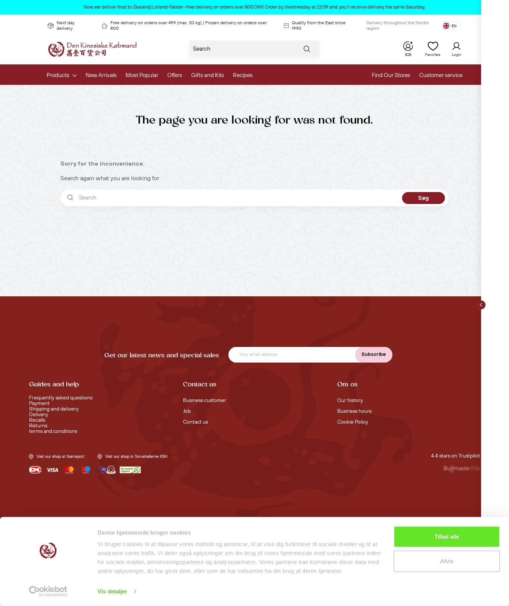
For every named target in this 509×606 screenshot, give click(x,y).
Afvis (446, 561)
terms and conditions (53, 431)
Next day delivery (66, 25)
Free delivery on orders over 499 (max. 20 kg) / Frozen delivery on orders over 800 (188, 25)
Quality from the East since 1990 (319, 25)
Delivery (38, 414)
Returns (38, 425)
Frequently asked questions (60, 398)
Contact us (195, 422)
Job (187, 411)
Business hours (354, 411)
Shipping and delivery (54, 409)
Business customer (204, 400)
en (454, 26)
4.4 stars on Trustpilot (455, 456)
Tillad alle (446, 536)
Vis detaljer (112, 591)
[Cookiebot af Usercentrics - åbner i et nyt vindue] (48, 591)
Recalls (37, 420)
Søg (306, 51)
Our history (350, 400)
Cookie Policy (352, 422)
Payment (39, 403)
